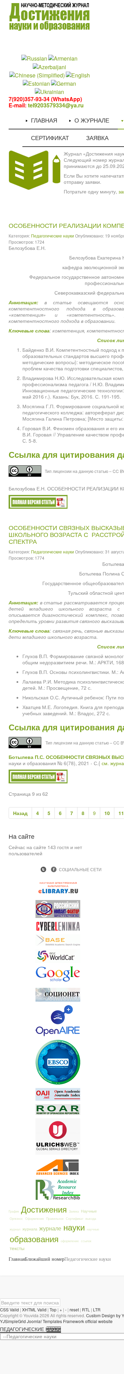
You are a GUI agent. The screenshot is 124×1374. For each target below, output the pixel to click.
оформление (70, 1241)
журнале (50, 1228)
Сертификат (74, 1218)
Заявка (74, 1211)
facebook (53, 869)
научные (93, 1229)
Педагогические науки (52, 236)
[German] (63, 83)
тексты (17, 1248)
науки (74, 1227)
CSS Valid (9, 1309)
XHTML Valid (34, 1309)
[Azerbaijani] (49, 66)
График (14, 1211)
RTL (86, 1309)
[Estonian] (36, 83)
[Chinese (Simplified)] (37, 74)
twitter (43, 869)
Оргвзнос (16, 1218)
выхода (90, 1218)
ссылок (86, 1241)
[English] (78, 74)
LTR (97, 1309)
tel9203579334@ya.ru (56, 105)
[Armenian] (63, 58)
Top (53, 1309)
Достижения (44, 1209)
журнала (29, 1229)
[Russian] (34, 58)
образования (34, 1239)
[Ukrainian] (49, 91)
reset (74, 1309)
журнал (15, 1229)
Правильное (55, 1218)
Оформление (34, 1218)
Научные (89, 1211)
